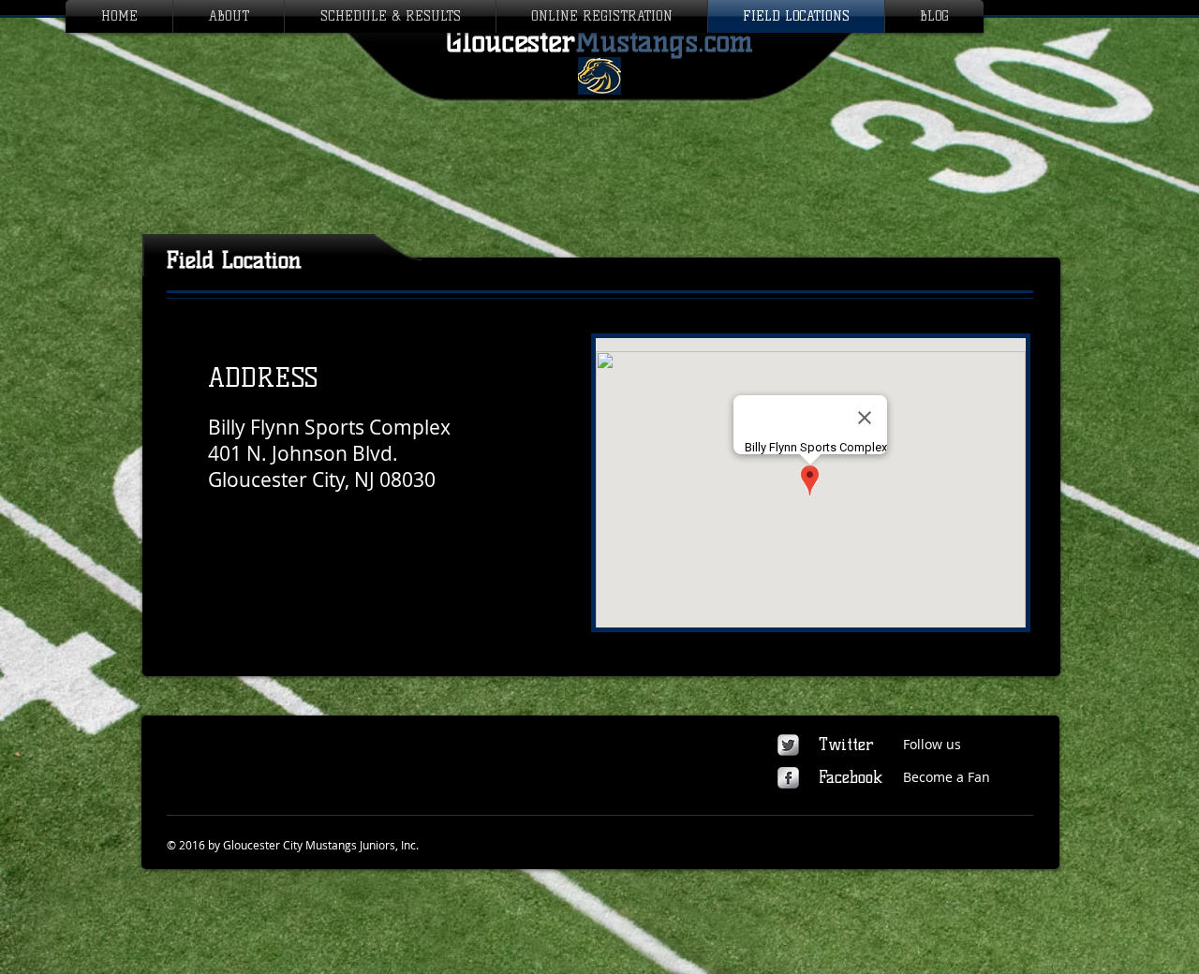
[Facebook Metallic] (788, 778)
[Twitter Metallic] (788, 745)
